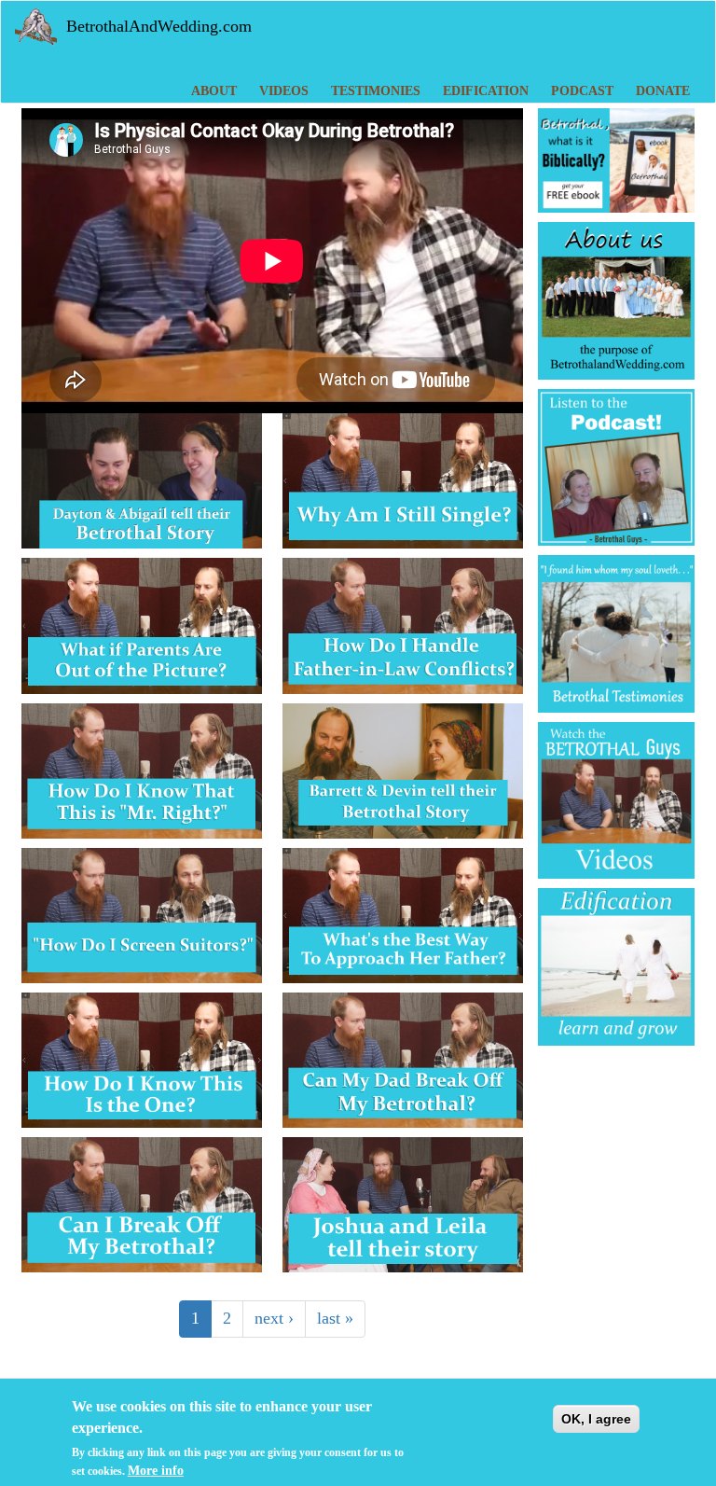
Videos (284, 91)
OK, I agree (596, 1418)
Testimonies (375, 91)
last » (335, 1318)
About (214, 91)
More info (156, 1471)
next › (274, 1318)
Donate (663, 91)
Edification (486, 91)
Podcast (582, 91)
